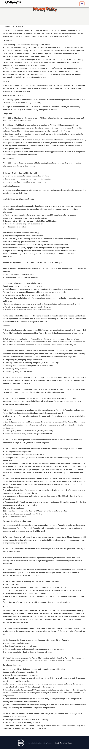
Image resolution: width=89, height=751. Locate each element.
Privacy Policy (44, 8)
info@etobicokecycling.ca (63, 743)
